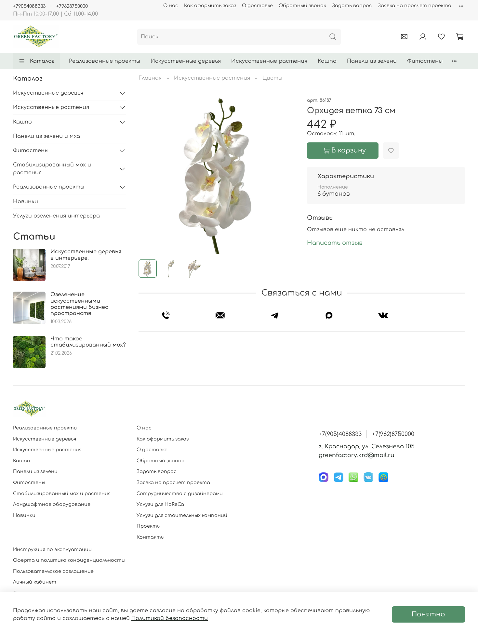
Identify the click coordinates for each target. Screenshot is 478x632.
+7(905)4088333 (340, 434)
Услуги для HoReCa (160, 504)
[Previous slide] (149, 175)
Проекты (149, 526)
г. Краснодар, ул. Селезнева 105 (367, 446)
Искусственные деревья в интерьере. (85, 255)
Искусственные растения (269, 61)
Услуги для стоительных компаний (182, 515)
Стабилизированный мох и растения (52, 169)
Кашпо (327, 61)
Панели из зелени (372, 61)
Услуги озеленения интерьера (56, 216)
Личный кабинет (34, 582)
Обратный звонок (302, 5)
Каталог (42, 61)
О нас (170, 5)
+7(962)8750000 (393, 434)
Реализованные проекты (104, 61)
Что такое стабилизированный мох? (88, 342)
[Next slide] (286, 175)
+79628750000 (72, 6)
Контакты (151, 537)
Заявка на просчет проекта (414, 5)
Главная (150, 78)
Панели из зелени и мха (46, 136)
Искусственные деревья (186, 61)
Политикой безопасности (169, 618)
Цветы (272, 78)
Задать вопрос (352, 5)
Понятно (428, 614)
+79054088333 (29, 6)
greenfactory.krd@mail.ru (356, 455)
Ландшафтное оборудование (51, 504)
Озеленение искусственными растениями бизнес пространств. (79, 304)
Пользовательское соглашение (53, 571)
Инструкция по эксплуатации (52, 549)
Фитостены (425, 61)
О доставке (257, 5)
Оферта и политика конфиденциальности (69, 560)
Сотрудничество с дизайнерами (180, 493)
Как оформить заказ (210, 5)
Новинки (25, 201)
